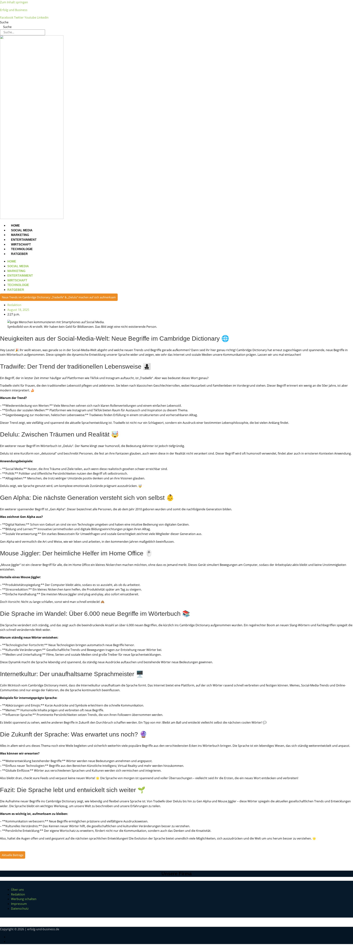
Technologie (22, 249)
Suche (4, 22)
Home (15, 225)
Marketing (20, 234)
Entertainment (24, 239)
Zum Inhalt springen (14, 2)
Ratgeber (19, 253)
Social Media (22, 230)
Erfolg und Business (13, 10)
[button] (59, 297)
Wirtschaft (21, 244)
